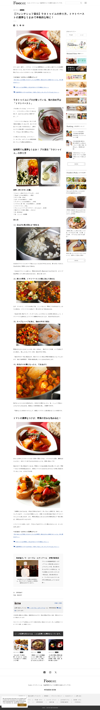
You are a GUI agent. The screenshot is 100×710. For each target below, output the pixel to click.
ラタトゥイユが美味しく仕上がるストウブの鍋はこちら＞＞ (32, 87)
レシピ (81, 35)
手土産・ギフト (38, 699)
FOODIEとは (22, 695)
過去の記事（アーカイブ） (34, 695)
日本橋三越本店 (64, 702)
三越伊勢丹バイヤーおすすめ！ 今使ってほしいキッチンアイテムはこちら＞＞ (37, 92)
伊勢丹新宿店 (39, 702)
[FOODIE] (23, 25)
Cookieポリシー (69, 695)
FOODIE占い (78, 702)
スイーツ (28, 699)
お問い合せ (78, 695)
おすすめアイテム (65, 699)
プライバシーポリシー (56, 695)
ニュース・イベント (51, 699)
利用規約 (46, 695)
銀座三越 (52, 702)
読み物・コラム (77, 699)
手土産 (71, 35)
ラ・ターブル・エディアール (37, 608)
